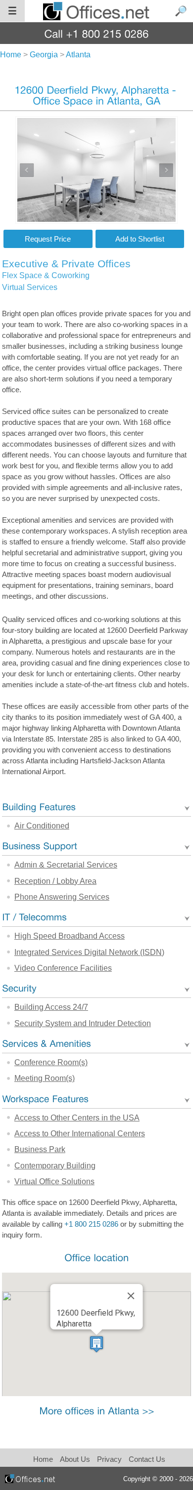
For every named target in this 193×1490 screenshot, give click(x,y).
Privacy (110, 1459)
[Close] (131, 1296)
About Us (75, 1459)
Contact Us (147, 1459)
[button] (96, 1344)
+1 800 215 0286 (91, 1224)
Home (43, 1459)
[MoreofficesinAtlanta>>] (96, 1411)
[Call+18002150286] (97, 33)
